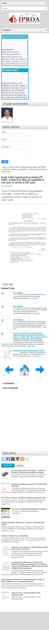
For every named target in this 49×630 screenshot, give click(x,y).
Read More (35, 298)
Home (4, 167)
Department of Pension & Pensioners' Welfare (29, 350)
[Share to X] (8, 284)
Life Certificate (18, 293)
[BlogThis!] (6, 284)
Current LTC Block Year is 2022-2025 (14, 536)
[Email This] (3, 284)
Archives (20, 465)
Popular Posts (8, 465)
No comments (6, 186)
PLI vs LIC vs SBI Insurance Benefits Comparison (29, 509)
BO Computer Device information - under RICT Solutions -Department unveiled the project (28, 471)
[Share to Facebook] (11, 284)
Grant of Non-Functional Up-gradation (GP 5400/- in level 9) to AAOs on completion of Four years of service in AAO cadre (22, 180)
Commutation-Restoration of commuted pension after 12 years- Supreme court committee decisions (22, 580)
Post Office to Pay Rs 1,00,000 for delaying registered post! (23, 498)
